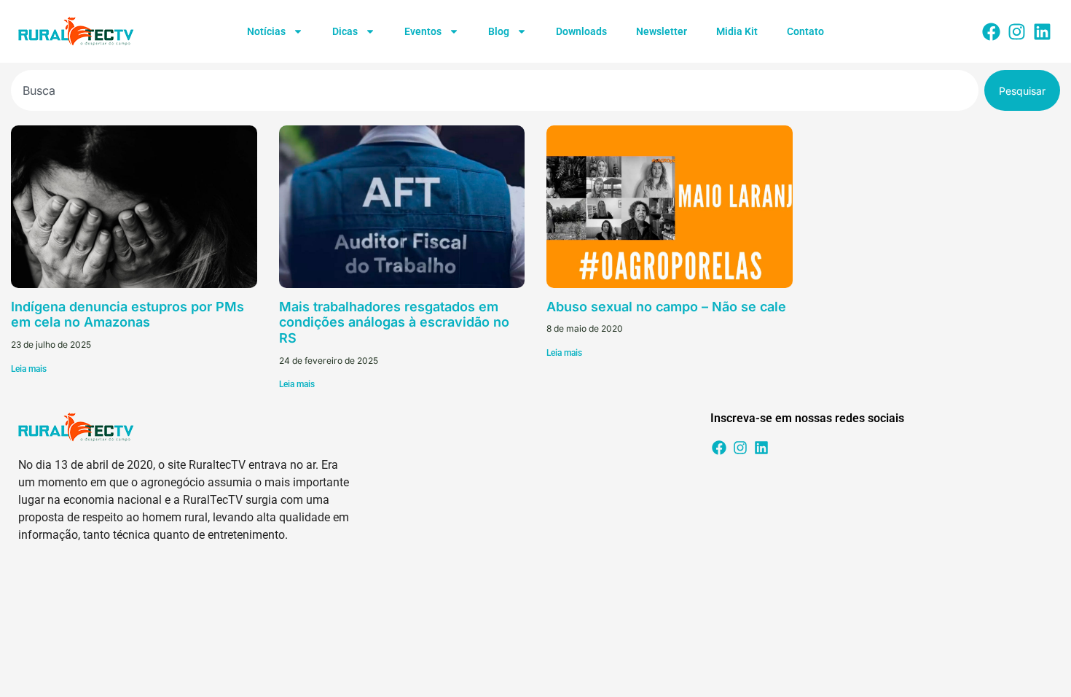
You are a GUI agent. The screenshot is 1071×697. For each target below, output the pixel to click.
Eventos (423, 31)
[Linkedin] (1042, 31)
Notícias (266, 31)
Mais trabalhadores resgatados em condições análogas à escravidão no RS (394, 322)
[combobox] (494, 90)
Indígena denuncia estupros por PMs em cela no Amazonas (127, 314)
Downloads (581, 31)
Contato (805, 31)
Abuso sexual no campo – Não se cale (666, 306)
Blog (498, 31)
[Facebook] (991, 31)
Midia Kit (737, 31)
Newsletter (661, 31)
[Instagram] (1016, 31)
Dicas (345, 31)
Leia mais (29, 369)
